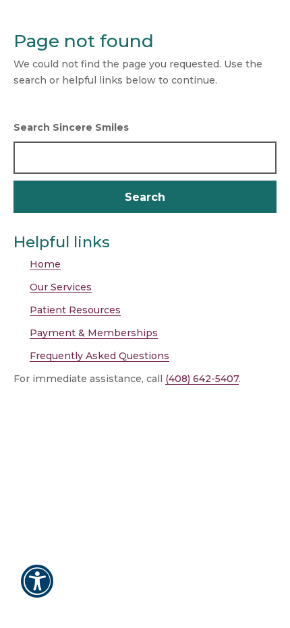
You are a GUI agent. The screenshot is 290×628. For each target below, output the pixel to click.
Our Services (61, 287)
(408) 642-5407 (202, 379)
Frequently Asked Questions (99, 356)
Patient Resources (75, 310)
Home (45, 264)
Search (145, 197)
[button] (37, 590)
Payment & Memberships (94, 333)
